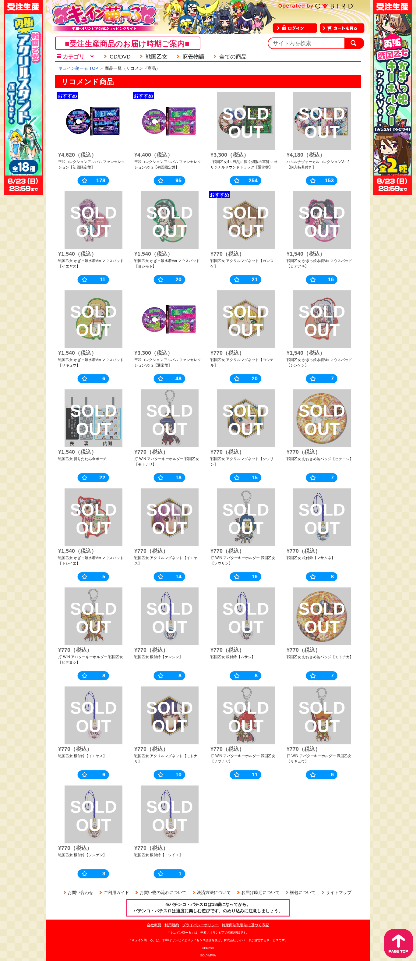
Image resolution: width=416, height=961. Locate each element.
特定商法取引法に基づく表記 (245, 925)
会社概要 (154, 925)
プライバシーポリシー (200, 925)
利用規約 (171, 925)
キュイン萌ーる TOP (78, 68)
